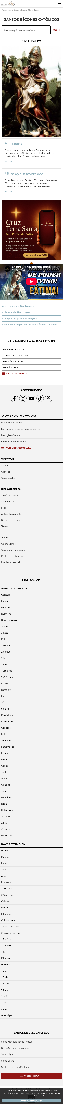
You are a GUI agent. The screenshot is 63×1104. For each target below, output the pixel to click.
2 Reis (4, 664)
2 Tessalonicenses (10, 933)
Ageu (4, 822)
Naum (4, 803)
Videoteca (8, 459)
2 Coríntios (7, 895)
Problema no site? (10, 562)
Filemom (6, 958)
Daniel (4, 759)
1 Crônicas (6, 670)
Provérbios (7, 715)
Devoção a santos (13, 361)
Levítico (5, 607)
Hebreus (5, 964)
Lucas (4, 863)
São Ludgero (33, 10)
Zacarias (5, 829)
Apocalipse (7, 1015)
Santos (4, 465)
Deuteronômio (9, 620)
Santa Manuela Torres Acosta (16, 1041)
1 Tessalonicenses (10, 926)
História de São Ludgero (17, 312)
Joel (3, 772)
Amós (4, 778)
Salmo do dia (8, 501)
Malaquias (6, 835)
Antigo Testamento (11, 514)
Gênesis (5, 594)
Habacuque (7, 810)
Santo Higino (8, 1054)
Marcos (5, 857)
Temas (4, 526)
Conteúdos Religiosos (13, 550)
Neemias (6, 689)
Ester (4, 696)
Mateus (5, 850)
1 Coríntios (6, 888)
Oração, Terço (11, 367)
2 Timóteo (6, 945)
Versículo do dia (9, 495)
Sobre (5, 537)
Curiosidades (8, 478)
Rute (3, 639)
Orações (5, 471)
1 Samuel (6, 645)
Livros (4, 507)
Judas (4, 1009)
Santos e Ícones (20, 10)
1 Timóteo (6, 939)
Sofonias (5, 816)
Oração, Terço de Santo (13, 441)
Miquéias (6, 797)
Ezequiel (6, 753)
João (3, 869)
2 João (4, 996)
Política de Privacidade (13, 556)
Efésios (5, 907)
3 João (4, 1002)
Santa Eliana (7, 1060)
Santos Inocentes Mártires (15, 1067)
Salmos (5, 708)
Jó (2, 702)
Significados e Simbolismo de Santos (20, 429)
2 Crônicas (7, 677)
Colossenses (8, 920)
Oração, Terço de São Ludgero (20, 318)
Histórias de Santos (13, 349)
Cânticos (6, 727)
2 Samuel (6, 651)
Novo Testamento (10, 520)
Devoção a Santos (10, 435)
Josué (4, 626)
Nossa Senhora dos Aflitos (15, 1048)
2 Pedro (5, 983)
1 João (4, 990)
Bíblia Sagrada (11, 489)
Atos (3, 876)
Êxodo (4, 601)
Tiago (4, 971)
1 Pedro (5, 977)
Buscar (56, 30)
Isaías (4, 734)
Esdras (4, 683)
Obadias (5, 784)
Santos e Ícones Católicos (18, 416)
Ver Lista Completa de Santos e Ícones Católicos (30, 324)
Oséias (4, 765)
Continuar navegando (31, 1100)
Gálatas (5, 901)
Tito (3, 952)
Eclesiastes (7, 721)
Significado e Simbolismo (16, 355)
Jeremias (6, 740)
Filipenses (6, 914)
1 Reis (4, 658)
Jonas (4, 791)
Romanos (6, 882)
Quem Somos (8, 543)
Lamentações (8, 746)
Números (6, 613)
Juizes (4, 632)
